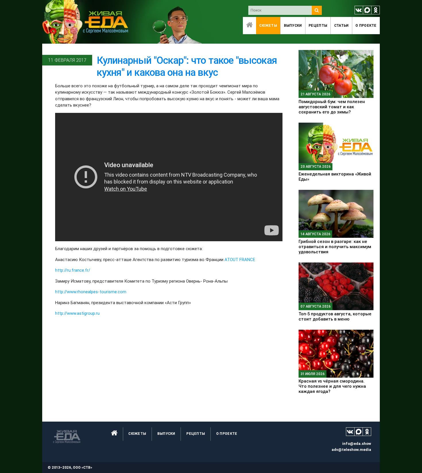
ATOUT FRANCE (239, 259)
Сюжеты (268, 25)
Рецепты (318, 25)
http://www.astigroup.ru (77, 313)
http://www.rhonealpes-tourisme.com (90, 291)
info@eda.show (356, 443)
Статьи (341, 25)
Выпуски (293, 25)
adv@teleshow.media (351, 449)
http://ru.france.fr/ (72, 270)
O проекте (366, 25)
